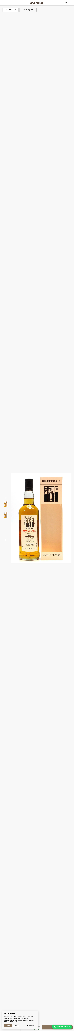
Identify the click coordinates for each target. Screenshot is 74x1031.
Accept (7, 1025)
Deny (16, 1025)
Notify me (29, 9)
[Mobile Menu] (8, 2)
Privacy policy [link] (31, 1025)
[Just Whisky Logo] (37, 3)
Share (10, 9)
